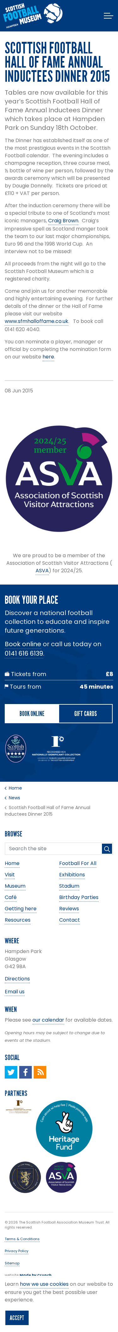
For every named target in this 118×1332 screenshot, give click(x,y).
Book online (23, 644)
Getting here (21, 908)
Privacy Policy (16, 1250)
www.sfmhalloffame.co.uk (36, 321)
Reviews (69, 908)
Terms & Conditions (22, 1238)
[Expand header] (108, 15)
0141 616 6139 (24, 653)
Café (11, 897)
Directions (17, 978)
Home (12, 863)
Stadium (69, 886)
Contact (69, 920)
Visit (10, 874)
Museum (15, 886)
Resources (18, 920)
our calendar (48, 1020)
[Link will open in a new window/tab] (11, 1072)
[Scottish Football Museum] (33, 15)
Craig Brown (63, 220)
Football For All (77, 863)
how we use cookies (44, 1284)
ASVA (42, 570)
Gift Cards (85, 713)
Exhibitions (72, 874)
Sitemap (12, 1263)
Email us (15, 991)
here (48, 356)
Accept (17, 1318)
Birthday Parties (78, 897)
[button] (107, 848)
